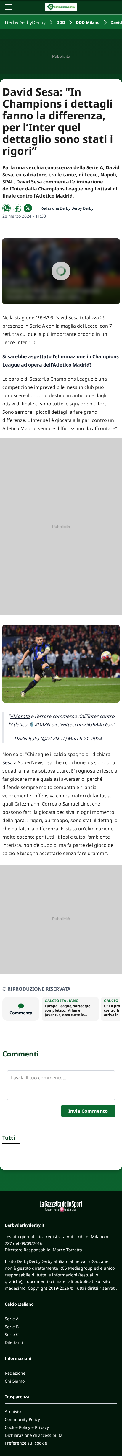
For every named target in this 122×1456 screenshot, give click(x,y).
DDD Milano (88, 22)
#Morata (20, 716)
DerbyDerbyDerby (25, 22)
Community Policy (22, 1419)
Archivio (13, 1411)
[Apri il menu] (8, 7)
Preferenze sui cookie (26, 1443)
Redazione (15, 1373)
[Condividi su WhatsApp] (6, 208)
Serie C (12, 1334)
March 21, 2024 (85, 738)
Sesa (7, 762)
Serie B (12, 1327)
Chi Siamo (15, 1381)
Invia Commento (88, 1111)
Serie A (12, 1319)
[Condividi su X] (28, 208)
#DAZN (42, 724)
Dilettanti (14, 1342)
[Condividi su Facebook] (17, 208)
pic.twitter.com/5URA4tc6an (82, 724)
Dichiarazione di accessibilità (33, 1435)
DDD (60, 22)
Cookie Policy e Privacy (27, 1427)
